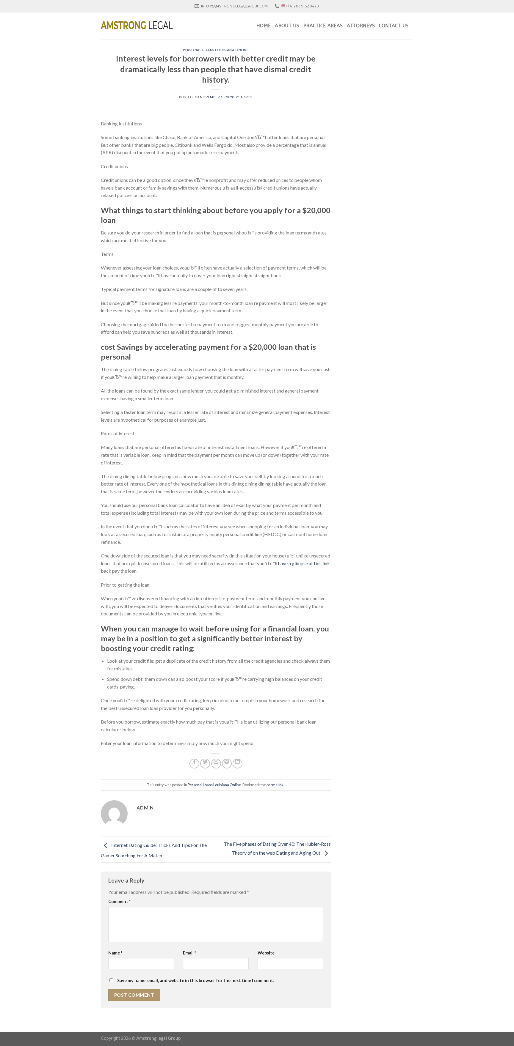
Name (115, 952)
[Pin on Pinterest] (227, 763)
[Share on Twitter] (205, 763)
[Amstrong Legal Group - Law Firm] (137, 26)
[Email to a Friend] (216, 763)
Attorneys (361, 26)
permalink (275, 784)
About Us (287, 26)
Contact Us (393, 26)
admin (246, 97)
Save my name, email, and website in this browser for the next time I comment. (195, 980)
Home (263, 26)
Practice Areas (323, 26)
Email (189, 952)
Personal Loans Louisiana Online (215, 50)
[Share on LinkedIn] (237, 763)
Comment (119, 901)
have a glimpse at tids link (304, 563)
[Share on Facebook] (194, 763)
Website (266, 952)
